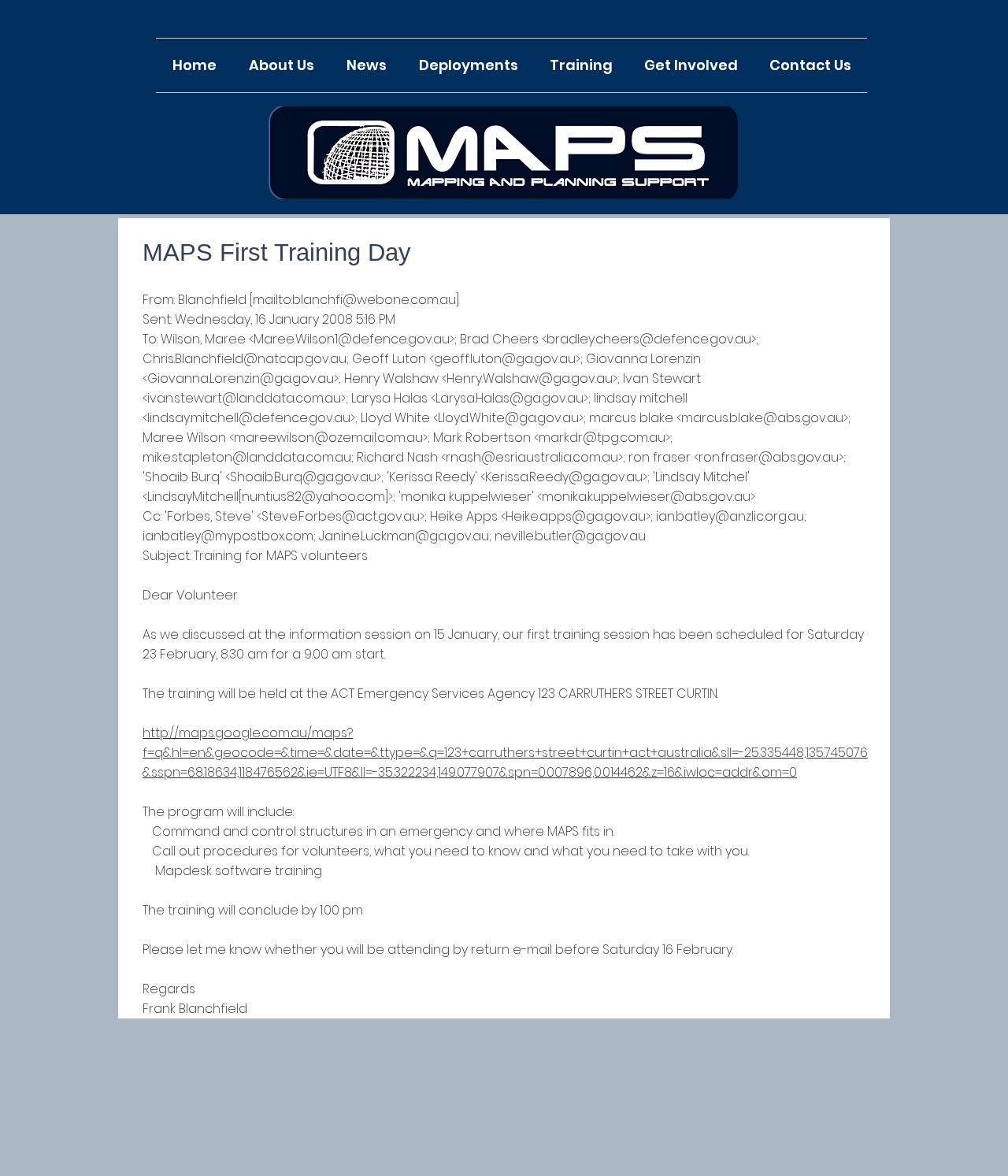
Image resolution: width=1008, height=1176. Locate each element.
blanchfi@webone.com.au (374, 300)
